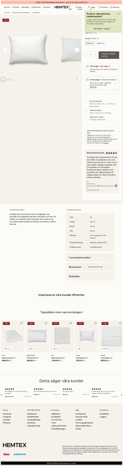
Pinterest (6, 423)
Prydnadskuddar (34, 420)
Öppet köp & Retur (84, 426)
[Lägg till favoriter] (77, 79)
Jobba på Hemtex (58, 426)
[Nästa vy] (77, 50)
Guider (78, 429)
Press (53, 423)
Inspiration (47, 7)
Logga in (106, 143)
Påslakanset (32, 414)
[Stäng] (118, 13)
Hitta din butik (81, 417)
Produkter (16, 7)
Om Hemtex (56, 420)
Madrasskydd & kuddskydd (21, 12)
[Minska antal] (87, 54)
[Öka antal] (95, 54)
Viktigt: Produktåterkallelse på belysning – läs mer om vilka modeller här (61, 2)
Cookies (79, 420)
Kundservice (81, 414)
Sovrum (7, 12)
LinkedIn (6, 420)
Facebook (7, 414)
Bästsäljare (25, 7)
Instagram (7, 417)
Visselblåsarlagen (58, 429)
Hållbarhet (55, 414)
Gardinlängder (33, 417)
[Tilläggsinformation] (11, 361)
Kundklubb (55, 417)
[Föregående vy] (5, 50)
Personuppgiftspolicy (84, 423)
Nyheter (7, 7)
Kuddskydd (36, 12)
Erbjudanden (36, 7)
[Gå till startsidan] (62, 7)
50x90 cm (101, 43)
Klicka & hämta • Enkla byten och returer (61, 463)
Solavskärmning (33, 426)
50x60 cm (90, 43)
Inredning (31, 423)
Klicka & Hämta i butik (108, 55)
